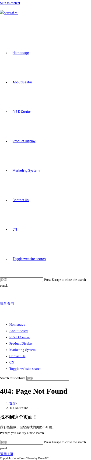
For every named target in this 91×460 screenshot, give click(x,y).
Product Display (21, 343)
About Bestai (18, 331)
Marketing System (22, 350)
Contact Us (17, 356)
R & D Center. (19, 337)
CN (11, 362)
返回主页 (6, 454)
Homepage (17, 324)
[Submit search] (72, 379)
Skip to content (10, 3)
